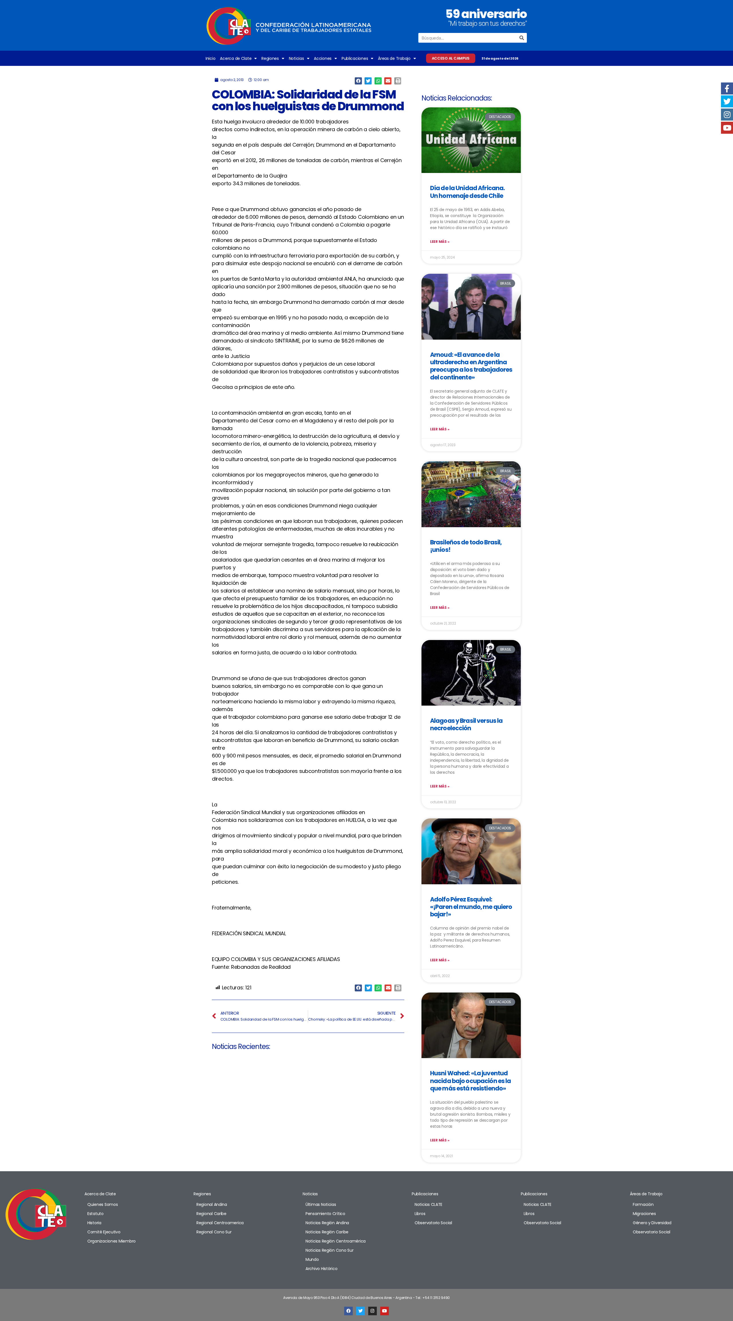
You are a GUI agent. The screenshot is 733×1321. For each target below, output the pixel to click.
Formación (643, 1204)
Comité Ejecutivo (104, 1232)
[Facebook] (348, 1311)
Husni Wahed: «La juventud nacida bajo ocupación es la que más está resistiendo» (470, 1080)
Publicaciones (355, 58)
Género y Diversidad (652, 1223)
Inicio (210, 58)
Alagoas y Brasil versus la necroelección (466, 724)
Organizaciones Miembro (111, 1241)
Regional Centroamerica (220, 1223)
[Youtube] (384, 1311)
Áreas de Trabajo (394, 58)
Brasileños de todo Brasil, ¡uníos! (466, 546)
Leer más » (439, 241)
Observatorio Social (433, 1223)
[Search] (522, 38)
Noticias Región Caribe (327, 1232)
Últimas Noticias (321, 1204)
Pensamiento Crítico (325, 1213)
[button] (358, 80)
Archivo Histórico (321, 1268)
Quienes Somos (102, 1204)
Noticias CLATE (428, 1204)
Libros (420, 1213)
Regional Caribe (211, 1213)
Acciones (323, 58)
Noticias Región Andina (327, 1223)
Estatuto (95, 1213)
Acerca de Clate (235, 58)
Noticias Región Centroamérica (336, 1241)
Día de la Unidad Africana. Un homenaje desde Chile (467, 192)
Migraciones (644, 1213)
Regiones (270, 58)
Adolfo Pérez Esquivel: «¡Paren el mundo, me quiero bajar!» (471, 907)
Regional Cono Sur (213, 1232)
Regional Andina (211, 1204)
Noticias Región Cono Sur (330, 1250)
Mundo (312, 1259)
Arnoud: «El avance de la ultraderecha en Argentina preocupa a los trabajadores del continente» (471, 366)
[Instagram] (372, 1311)
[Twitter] (360, 1311)
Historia (94, 1223)
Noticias (296, 58)
